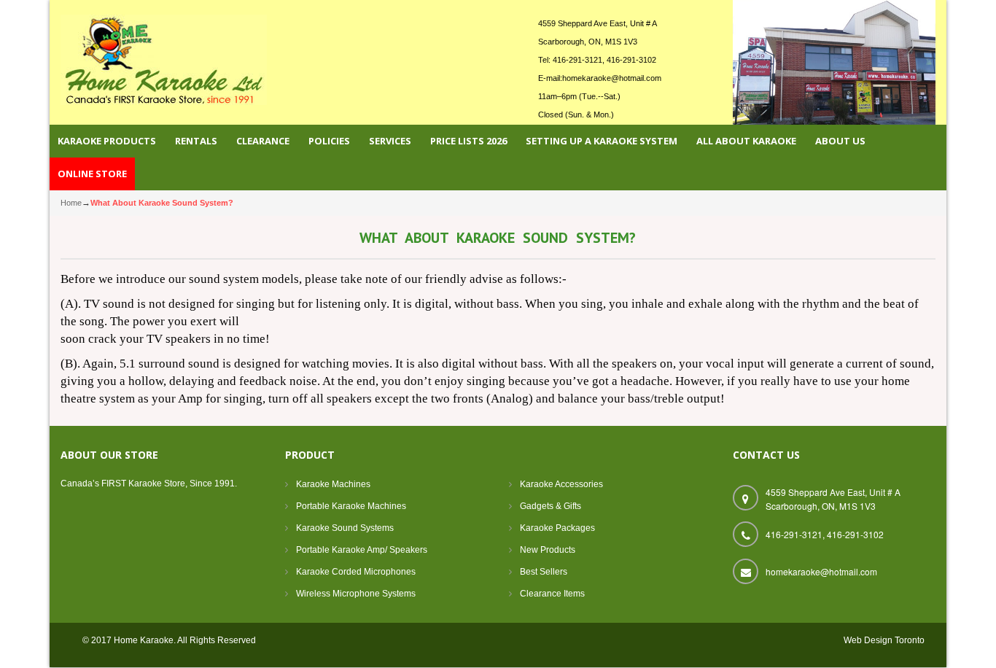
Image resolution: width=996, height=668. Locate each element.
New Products (547, 550)
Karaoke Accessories (561, 484)
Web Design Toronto (884, 640)
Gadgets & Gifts (550, 506)
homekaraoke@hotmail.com (611, 78)
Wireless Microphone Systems (356, 594)
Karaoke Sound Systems (345, 528)
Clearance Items (552, 594)
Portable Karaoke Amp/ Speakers (361, 550)
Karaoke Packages (557, 528)
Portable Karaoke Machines (351, 506)
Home (71, 202)
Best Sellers (543, 572)
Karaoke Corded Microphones (356, 572)
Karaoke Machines (333, 484)
